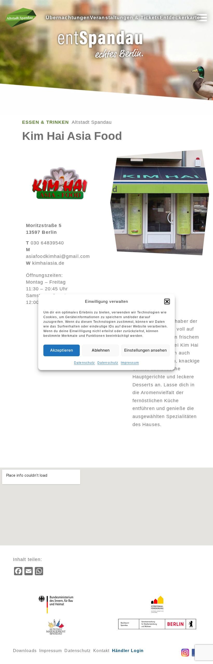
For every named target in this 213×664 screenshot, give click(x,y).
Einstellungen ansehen (145, 350)
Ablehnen (101, 350)
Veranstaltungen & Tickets (125, 17)
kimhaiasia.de (45, 263)
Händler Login (128, 650)
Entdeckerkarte (180, 17)
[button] (167, 301)
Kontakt (101, 650)
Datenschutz (84, 363)
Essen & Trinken (45, 122)
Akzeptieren (61, 350)
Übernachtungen (68, 17)
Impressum (130, 363)
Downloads (25, 650)
